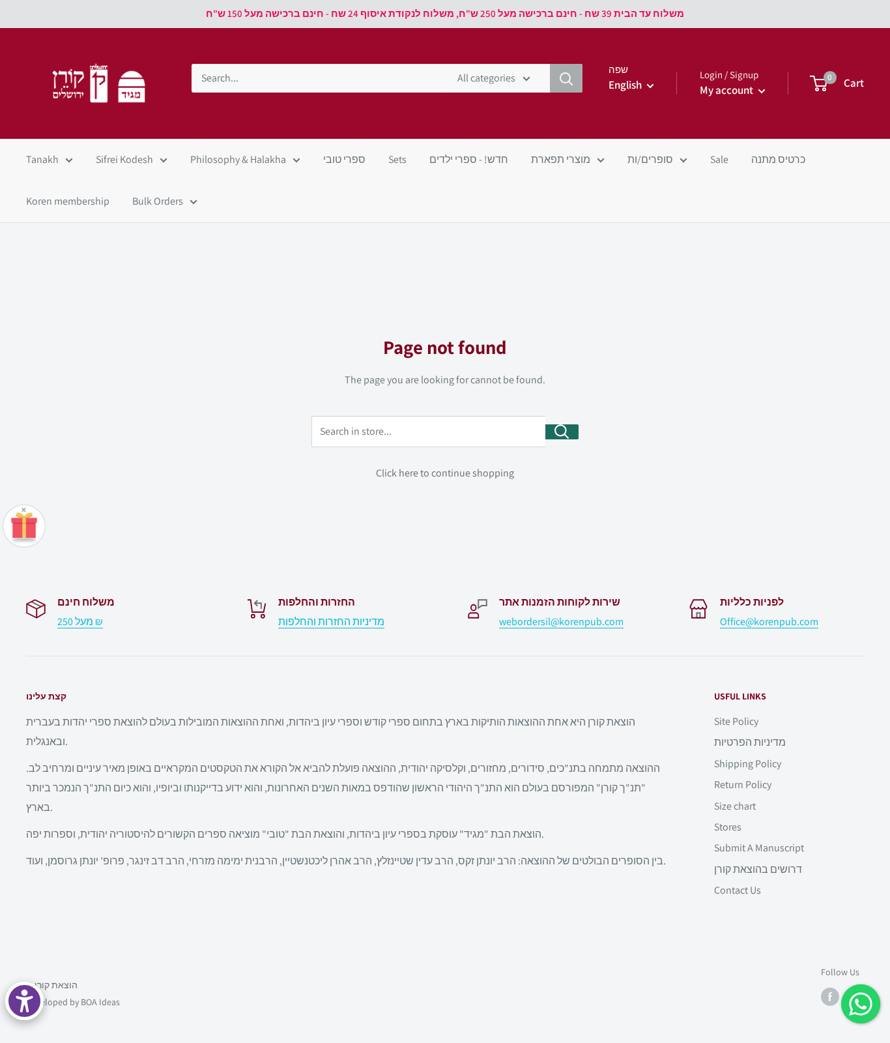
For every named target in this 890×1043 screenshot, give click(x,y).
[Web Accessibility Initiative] (24, 1001)
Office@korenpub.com (769, 621)
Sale (719, 159)
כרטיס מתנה (778, 159)
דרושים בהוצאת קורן (758, 869)
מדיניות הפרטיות (750, 742)
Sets (397, 159)
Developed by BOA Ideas (73, 1002)
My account (727, 90)
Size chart (735, 806)
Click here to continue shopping (445, 473)
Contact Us (737, 890)
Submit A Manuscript (759, 848)
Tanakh (42, 159)
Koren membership (67, 201)
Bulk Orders (157, 201)
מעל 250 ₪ (80, 621)
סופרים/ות (650, 159)
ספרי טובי (344, 159)
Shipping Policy (747, 764)
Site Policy (736, 721)
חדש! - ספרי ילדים (468, 159)
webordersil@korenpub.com (561, 621)
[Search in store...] (562, 431)
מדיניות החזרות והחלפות (331, 621)
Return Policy (742, 784)
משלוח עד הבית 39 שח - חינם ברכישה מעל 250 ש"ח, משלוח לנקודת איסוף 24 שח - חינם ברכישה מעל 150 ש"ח (445, 13)
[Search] (566, 78)
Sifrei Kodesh (124, 159)
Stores (727, 827)
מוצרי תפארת (560, 159)
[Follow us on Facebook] (830, 997)
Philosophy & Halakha (238, 159)
